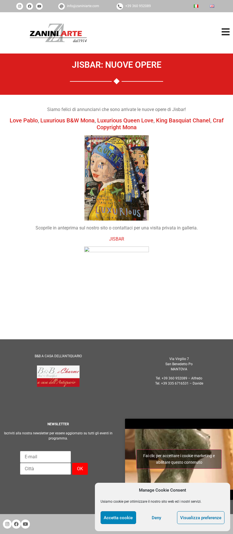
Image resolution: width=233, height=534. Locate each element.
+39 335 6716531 (175, 383)
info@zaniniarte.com (83, 6)
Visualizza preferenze (200, 517)
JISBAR (116, 239)
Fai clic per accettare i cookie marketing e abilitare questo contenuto (179, 459)
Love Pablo (24, 120)
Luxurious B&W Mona (67, 120)
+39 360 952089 (138, 6)
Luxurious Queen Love (125, 120)
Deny (156, 517)
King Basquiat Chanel (183, 120)
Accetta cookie (118, 517)
